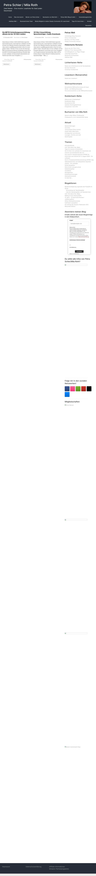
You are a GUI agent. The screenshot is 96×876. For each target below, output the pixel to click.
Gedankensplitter (69, 169)
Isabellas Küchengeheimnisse (73, 105)
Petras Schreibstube (70, 38)
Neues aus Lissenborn (71, 78)
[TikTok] (89, 388)
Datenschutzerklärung (83, 236)
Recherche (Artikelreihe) (71, 55)
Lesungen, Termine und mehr (73, 135)
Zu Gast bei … (69, 178)
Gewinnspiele (68, 136)
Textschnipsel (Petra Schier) (73, 129)
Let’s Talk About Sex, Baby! (72, 147)
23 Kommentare (27, 59)
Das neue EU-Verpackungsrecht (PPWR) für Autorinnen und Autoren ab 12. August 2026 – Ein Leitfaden (79, 156)
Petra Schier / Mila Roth (21, 5)
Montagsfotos (69, 172)
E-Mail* (71, 220)
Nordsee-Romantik (70, 68)
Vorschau (67, 128)
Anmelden (79, 251)
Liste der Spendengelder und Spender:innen (78, 192)
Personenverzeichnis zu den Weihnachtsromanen (78, 90)
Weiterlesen (6, 64)
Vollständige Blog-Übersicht (73, 36)
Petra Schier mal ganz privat (73, 167)
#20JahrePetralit (69, 145)
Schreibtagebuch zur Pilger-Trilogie (75, 52)
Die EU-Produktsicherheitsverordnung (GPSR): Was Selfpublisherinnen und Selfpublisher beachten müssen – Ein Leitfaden (79, 161)
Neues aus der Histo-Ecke (72, 48)
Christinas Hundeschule (71, 69)
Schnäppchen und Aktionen (72, 133)
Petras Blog (7, 59)
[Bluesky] (67, 394)
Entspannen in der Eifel (71, 106)
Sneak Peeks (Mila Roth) (72, 131)
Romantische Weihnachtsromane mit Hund (77, 87)
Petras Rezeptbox (70, 165)
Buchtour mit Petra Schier (72, 39)
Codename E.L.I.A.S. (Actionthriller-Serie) (76, 117)
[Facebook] (67, 388)
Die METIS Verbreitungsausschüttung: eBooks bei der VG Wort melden (16, 33)
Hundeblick (68, 170)
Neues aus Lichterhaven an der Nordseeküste (77, 66)
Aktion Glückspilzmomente (72, 201)
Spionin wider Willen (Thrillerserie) (74, 115)
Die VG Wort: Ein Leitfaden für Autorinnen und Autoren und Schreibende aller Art (78, 151)
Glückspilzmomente (70, 176)
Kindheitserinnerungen (71, 174)
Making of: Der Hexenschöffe (73, 50)
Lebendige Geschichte (71, 53)
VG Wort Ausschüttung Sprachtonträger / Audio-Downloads (47, 33)
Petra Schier (24, 37)
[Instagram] (72, 388)
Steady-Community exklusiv (73, 41)
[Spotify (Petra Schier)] (78, 388)
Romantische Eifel (70, 103)
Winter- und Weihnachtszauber (73, 89)
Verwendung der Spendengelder (75, 190)
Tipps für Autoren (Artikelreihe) (73, 149)
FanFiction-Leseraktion (71, 203)
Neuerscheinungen (70, 126)
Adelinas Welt (68, 57)
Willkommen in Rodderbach (72, 99)
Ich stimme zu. (73, 247)
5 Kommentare (59, 59)
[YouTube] (83, 388)
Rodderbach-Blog (70, 101)
